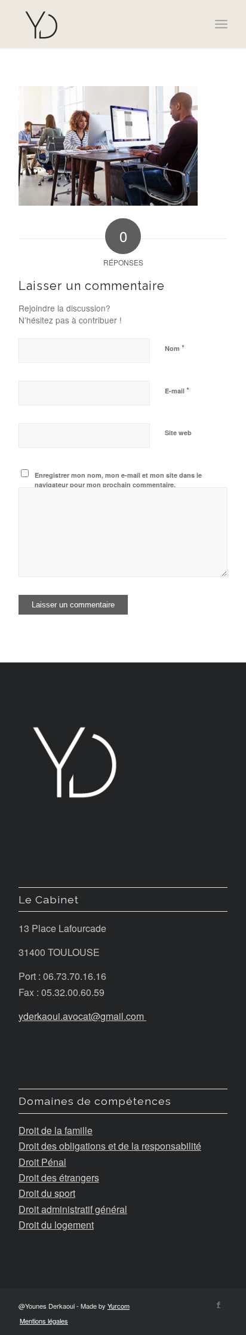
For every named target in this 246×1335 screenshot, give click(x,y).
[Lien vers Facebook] (218, 1304)
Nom (174, 347)
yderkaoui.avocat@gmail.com (82, 1016)
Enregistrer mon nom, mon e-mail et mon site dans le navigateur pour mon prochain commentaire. (118, 480)
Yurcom (118, 1305)
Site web (178, 432)
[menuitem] (41, 1321)
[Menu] (221, 24)
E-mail (177, 390)
